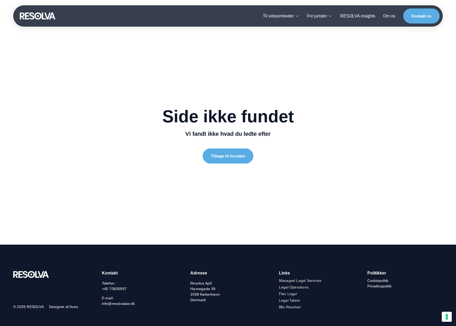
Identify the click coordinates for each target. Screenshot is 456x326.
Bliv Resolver (290, 307)
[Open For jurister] (330, 16)
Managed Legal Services (300, 280)
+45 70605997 (114, 289)
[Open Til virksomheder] (297, 16)
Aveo (73, 307)
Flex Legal (288, 294)
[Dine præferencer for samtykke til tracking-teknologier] (447, 317)
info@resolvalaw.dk (118, 303)
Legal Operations (293, 287)
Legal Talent (289, 300)
